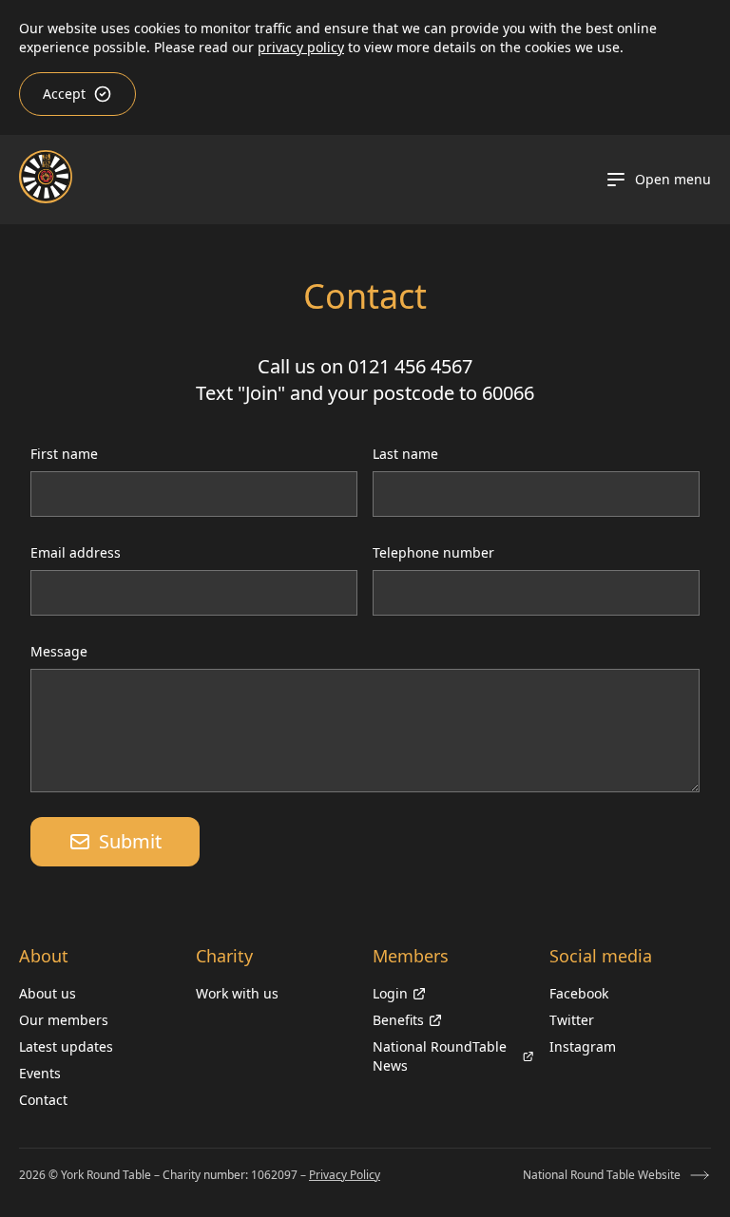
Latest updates (66, 1046)
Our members (63, 1020)
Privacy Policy (344, 1175)
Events (40, 1073)
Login (390, 993)
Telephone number (433, 552)
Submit (130, 841)
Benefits (398, 1020)
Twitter (571, 1020)
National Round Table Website (602, 1175)
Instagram (582, 1046)
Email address (75, 552)
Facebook (578, 993)
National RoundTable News (440, 1055)
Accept (64, 94)
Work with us (237, 993)
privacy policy (301, 47)
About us (47, 993)
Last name (405, 454)
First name (64, 454)
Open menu (673, 179)
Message (58, 651)
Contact (43, 1100)
